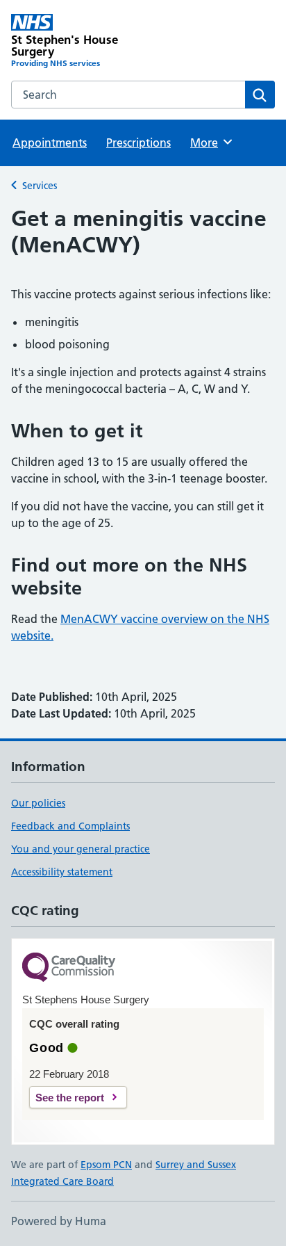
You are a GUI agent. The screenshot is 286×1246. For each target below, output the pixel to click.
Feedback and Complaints (70, 826)
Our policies (38, 803)
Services (39, 185)
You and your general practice (80, 849)
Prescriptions (138, 142)
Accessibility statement (61, 872)
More (210, 142)
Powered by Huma (58, 1221)
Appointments (49, 142)
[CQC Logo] (68, 968)
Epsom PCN (106, 1164)
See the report (69, 1097)
